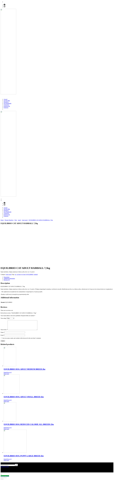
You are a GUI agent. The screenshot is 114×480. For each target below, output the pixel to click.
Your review (4, 329)
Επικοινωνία (7, 106)
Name (2, 332)
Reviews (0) (7, 280)
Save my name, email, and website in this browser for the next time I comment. (21, 338)
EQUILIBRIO (29, 274)
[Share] (2, 477)
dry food (23, 274)
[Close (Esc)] (1, 477)
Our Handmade (7, 103)
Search (2, 463)
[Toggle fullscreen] (4, 477)
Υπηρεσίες (6, 104)
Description (6, 277)
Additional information (9, 278)
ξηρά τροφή (8, 274)
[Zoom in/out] (6, 477)
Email (2, 335)
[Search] (16, 465)
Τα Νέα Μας (7, 100)
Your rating (4, 318)
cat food (19, 274)
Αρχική (5, 99)
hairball (36, 274)
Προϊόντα (6, 102)
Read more (6, 373)
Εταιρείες (6, 107)
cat (15, 274)
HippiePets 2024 (5, 466)
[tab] (58, 277)
